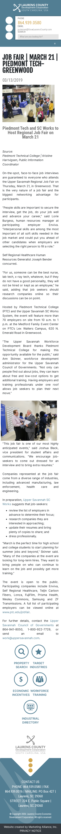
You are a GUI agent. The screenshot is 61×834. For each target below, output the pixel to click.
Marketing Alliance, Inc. (43, 826)
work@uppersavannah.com (20, 638)
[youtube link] (9, 36)
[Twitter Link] (9, 28)
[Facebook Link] (9, 20)
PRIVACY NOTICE (30, 830)
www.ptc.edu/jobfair (16, 612)
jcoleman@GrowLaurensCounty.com (35, 29)
